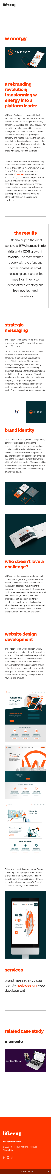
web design (27, 985)
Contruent (19, 174)
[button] (45, 5)
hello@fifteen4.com (12, 1141)
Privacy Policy (8, 1150)
